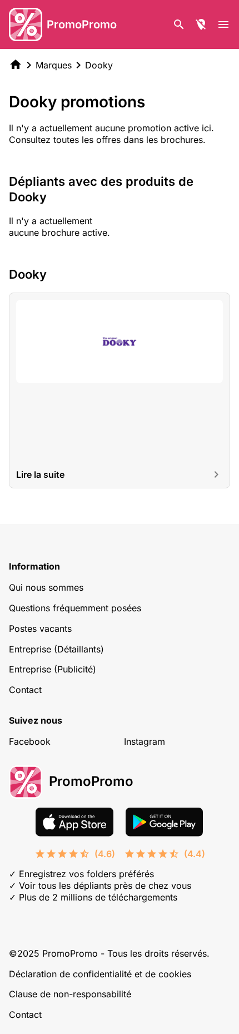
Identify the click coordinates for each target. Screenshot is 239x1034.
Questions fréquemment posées (75, 608)
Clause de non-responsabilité (70, 994)
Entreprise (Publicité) (52, 669)
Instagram (144, 741)
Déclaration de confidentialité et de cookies (100, 973)
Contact (25, 689)
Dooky (99, 65)
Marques (54, 65)
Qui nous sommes (46, 587)
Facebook (30, 741)
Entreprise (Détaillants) (56, 649)
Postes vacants (40, 628)
